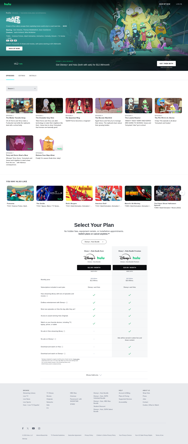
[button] (10, 75)
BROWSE (26, 390)
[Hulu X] (29, 428)
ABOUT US (146, 390)
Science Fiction (17, 36)
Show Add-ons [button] (92, 375)
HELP (121, 390)
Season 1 (11, 88)
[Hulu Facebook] (24, 428)
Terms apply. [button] (76, 359)
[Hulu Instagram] (39, 428)
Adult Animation (30, 36)
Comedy (47, 36)
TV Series (61, 36)
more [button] (65, 26)
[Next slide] (182, 192)
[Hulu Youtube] (35, 428)
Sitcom (53, 36)
